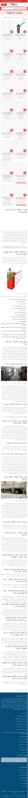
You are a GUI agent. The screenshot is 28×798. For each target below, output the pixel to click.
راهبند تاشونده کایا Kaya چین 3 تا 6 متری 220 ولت (7, 154)
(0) (18, 57)
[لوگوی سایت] (14, 4)
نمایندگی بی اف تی (23, 772)
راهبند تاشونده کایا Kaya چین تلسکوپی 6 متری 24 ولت (20, 176)
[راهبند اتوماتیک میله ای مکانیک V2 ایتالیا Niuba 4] (20, 86)
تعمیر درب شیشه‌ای (23, 742)
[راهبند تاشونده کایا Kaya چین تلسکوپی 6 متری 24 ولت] (20, 168)
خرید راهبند (19, 426)
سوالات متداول (24, 713)
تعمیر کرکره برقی (11, 1)
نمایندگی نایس (24, 783)
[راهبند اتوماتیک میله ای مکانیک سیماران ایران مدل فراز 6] (20, 46)
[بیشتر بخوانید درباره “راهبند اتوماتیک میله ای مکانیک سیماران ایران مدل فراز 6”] (25, 51)
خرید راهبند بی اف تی (22, 770)
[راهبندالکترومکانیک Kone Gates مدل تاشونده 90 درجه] (20, 190)
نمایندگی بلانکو (24, 780)
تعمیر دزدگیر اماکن (23, 747)
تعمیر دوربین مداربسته (22, 739)
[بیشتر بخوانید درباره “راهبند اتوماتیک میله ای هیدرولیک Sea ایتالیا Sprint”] (25, 31)
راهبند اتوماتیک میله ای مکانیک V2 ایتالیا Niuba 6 (7, 93)
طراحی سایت (23, 796)
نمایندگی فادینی (23, 778)
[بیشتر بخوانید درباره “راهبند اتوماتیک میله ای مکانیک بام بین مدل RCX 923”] (11, 130)
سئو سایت (17, 796)
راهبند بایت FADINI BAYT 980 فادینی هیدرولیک (7, 198)
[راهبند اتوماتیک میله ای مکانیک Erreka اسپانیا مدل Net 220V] (20, 105)
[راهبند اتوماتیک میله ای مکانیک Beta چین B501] (20, 67)
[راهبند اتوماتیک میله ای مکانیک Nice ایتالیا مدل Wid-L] (20, 146)
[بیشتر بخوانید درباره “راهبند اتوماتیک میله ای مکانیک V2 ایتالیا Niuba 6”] (11, 90)
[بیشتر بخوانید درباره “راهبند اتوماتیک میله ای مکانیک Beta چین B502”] (11, 71)
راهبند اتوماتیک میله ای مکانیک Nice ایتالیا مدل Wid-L (20, 154)
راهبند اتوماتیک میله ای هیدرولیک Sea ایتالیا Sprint (21, 35)
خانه (26, 17)
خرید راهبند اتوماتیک (15, 17)
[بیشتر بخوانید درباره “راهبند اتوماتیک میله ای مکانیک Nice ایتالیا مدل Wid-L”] (25, 150)
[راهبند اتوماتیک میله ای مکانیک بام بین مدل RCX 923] (7, 126)
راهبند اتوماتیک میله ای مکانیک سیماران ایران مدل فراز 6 (21, 54)
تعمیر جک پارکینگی (17, 1)
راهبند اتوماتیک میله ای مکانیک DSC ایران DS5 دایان (7, 35)
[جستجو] (2, 8)
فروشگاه (22, 17)
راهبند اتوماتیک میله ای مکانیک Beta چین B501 (20, 74)
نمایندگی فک (24, 786)
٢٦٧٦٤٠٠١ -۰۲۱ (17, 719)
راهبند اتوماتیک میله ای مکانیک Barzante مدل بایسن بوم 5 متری (7, 113)
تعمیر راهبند (5, 1)
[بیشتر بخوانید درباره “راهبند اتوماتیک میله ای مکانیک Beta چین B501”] (25, 71)
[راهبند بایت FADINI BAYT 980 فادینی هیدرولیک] (7, 190)
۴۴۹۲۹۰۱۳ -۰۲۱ (19, 724)
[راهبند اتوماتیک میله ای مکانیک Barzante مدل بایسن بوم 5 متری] (7, 105)
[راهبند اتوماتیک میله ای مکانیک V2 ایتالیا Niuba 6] (7, 86)
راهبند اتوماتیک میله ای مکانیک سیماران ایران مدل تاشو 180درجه (7, 54)
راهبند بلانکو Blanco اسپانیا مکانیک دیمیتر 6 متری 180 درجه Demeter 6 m (7, 176)
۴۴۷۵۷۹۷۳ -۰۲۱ (18, 721)
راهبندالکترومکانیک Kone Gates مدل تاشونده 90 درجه (21, 198)
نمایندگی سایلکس (23, 775)
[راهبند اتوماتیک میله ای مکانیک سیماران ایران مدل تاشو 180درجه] (7, 46)
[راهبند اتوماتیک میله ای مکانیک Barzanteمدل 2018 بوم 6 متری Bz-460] (20, 126)
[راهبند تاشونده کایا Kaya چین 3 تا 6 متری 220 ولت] (7, 146)
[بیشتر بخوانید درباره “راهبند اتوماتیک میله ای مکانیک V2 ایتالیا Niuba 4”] (25, 90)
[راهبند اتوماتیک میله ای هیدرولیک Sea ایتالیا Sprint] (20, 27)
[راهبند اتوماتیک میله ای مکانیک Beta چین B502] (7, 67)
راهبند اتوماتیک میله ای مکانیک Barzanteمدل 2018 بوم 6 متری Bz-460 (21, 134)
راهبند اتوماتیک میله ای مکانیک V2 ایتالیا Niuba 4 (21, 93)
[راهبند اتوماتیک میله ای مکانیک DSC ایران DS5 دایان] (7, 27)
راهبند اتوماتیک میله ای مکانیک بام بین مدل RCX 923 (7, 133)
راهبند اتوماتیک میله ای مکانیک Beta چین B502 (7, 74)
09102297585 (19, 729)
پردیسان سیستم (5, 796)
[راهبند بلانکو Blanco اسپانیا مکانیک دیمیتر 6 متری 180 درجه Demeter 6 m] (7, 168)
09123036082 (19, 727)
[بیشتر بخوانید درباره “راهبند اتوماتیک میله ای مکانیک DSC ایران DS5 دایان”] (11, 31)
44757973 (4, 4)
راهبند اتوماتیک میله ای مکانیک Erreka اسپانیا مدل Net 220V (21, 113)
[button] (11, 150)
